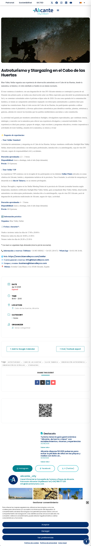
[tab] (22, 468)
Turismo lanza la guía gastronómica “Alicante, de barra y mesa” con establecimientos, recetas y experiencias (61, 439)
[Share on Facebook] (37, 382)
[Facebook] (56, 2)
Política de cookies (31, 543)
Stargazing (33, 365)
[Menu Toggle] (58, 10)
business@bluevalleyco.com (33, 263)
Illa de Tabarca (51, 362)
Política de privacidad (48, 543)
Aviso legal (62, 543)
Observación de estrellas (13, 365)
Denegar (45, 531)
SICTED (40, 2)
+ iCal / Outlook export (70, 349)
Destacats (50, 433)
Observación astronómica (73, 362)
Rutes (16, 318)
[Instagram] (61, 2)
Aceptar (45, 524)
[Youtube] (70, 2)
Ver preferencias (45, 537)
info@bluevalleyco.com (37, 260)
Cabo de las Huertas (32, 362)
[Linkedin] (66, 2)
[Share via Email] (53, 382)
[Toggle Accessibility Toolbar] (86, 541)
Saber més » (45, 447)
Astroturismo (14, 362)
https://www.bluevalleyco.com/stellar (27, 256)
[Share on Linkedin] (48, 382)
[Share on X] (42, 382)
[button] (87, 502)
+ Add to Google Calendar (22, 349)
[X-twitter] (52, 2)
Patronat (10, 2)
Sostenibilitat (25, 2)
